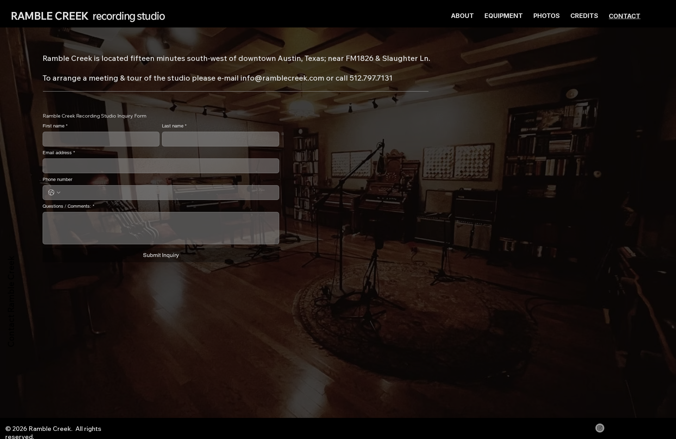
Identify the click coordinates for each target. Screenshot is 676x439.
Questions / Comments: (68, 206)
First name (55, 125)
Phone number (57, 179)
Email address (59, 152)
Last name (174, 125)
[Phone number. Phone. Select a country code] (54, 192)
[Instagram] (599, 428)
